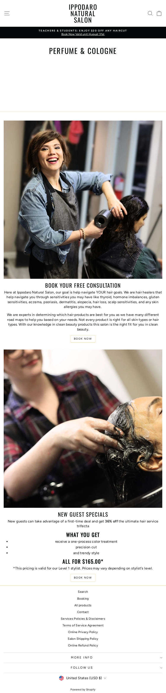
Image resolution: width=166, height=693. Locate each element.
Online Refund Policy (83, 645)
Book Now (83, 338)
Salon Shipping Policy (83, 639)
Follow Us (82, 667)
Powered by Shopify (82, 689)
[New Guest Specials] (83, 429)
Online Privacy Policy (83, 632)
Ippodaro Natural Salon (83, 13)
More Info (82, 657)
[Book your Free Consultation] (83, 200)
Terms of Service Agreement (83, 625)
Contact (83, 612)
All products (83, 605)
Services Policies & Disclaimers (83, 619)
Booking (83, 598)
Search (83, 592)
